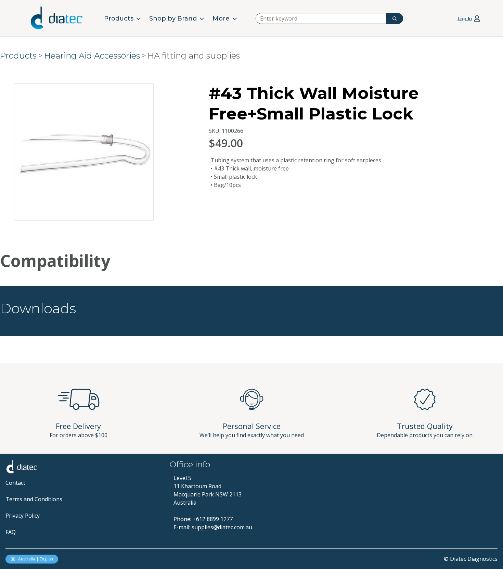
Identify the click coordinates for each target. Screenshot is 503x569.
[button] (468, 18)
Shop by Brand (173, 18)
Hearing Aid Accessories (92, 56)
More (221, 18)
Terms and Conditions (33, 499)
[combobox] (318, 18)
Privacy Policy (22, 515)
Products (118, 18)
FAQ (10, 532)
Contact (15, 482)
